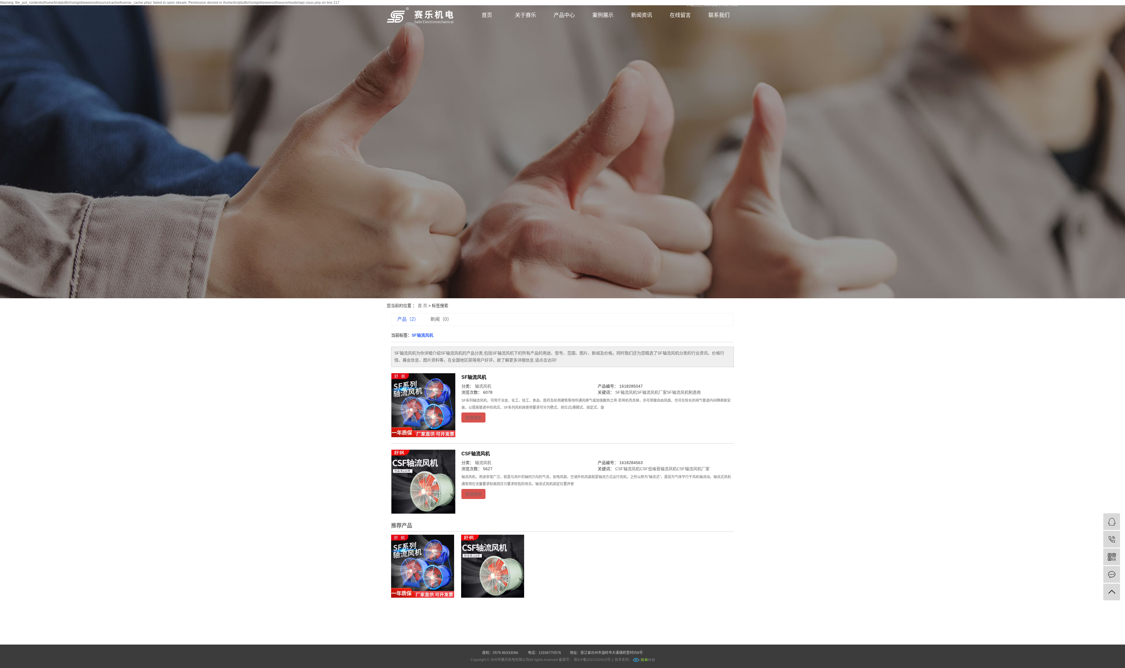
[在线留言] (1111, 574)
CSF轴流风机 (475, 453)
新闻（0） (441, 319)
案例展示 (602, 15)
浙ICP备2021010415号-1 (594, 660)
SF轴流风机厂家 (652, 392)
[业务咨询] (1111, 521)
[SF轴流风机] (423, 405)
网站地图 (711, 5)
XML (734, 5)
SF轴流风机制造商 (684, 392)
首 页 (422, 305)
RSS (724, 5)
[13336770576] (1111, 539)
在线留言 (680, 15)
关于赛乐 (525, 15)
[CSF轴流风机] (423, 481)
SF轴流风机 (473, 377)
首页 (487, 15)
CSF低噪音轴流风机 (658, 468)
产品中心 (564, 15)
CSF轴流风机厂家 (693, 468)
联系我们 (718, 15)
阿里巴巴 (694, 5)
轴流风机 (483, 386)
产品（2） (408, 319)
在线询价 (473, 417)
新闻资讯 (641, 15)
